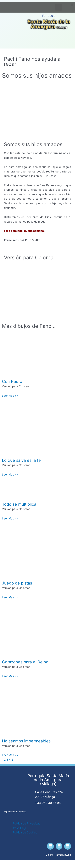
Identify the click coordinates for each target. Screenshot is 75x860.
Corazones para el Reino (25, 662)
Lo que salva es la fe (21, 460)
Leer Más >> (10, 395)
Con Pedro (12, 381)
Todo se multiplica (19, 504)
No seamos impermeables (26, 741)
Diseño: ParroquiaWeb (58, 854)
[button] (72, 5)
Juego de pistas (17, 583)
